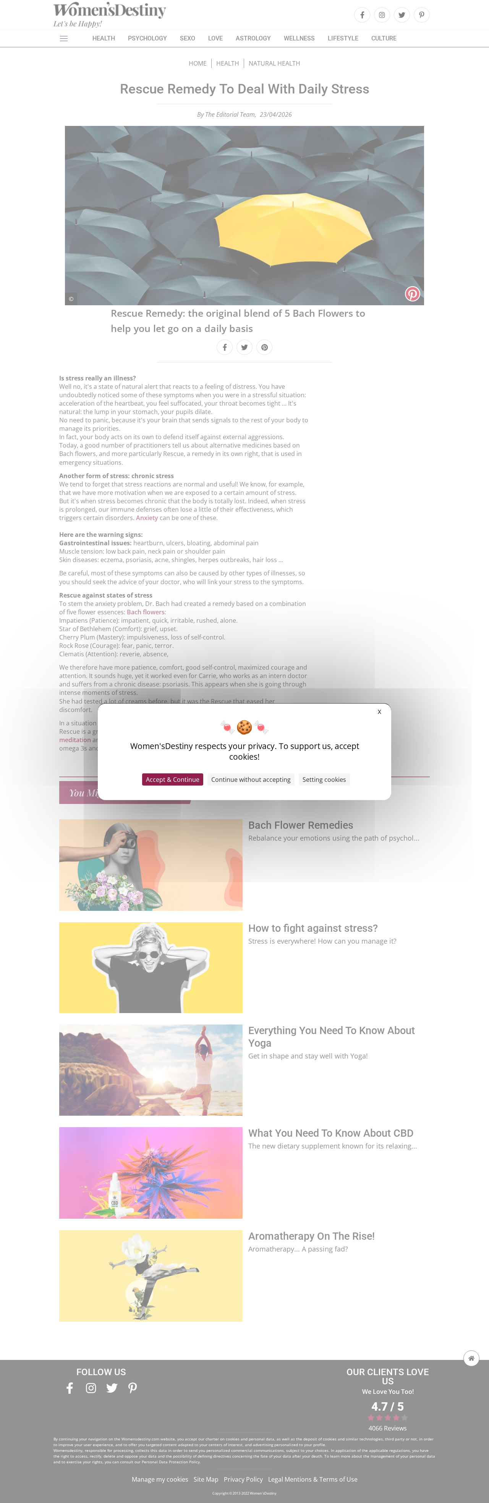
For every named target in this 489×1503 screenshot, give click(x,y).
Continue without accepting (251, 779)
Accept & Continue (172, 779)
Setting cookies (324, 779)
